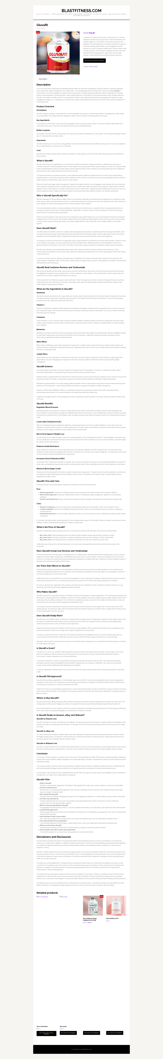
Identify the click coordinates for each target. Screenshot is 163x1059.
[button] (76, 34)
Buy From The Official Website (46, 1033)
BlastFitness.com (81, 10)
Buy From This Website (91, 1033)
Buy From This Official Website (94, 60)
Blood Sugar (94, 66)
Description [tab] (43, 79)
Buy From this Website (68, 1033)
